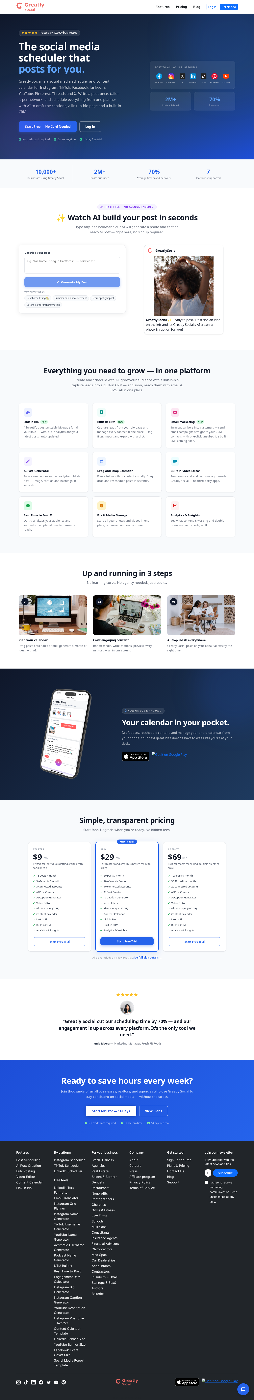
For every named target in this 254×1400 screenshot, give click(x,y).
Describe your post (37, 253)
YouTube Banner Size (70, 1344)
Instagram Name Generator (66, 1216)
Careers (135, 1166)
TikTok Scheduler (67, 1166)
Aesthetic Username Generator (69, 1247)
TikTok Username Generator (67, 1226)
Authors (97, 1288)
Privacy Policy (140, 1182)
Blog (196, 7)
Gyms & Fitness (103, 1210)
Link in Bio (24, 1188)
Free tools (61, 1180)
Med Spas (99, 1255)
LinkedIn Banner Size (69, 1339)
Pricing (181, 7)
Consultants (101, 1232)
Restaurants (100, 1188)
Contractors (101, 1271)
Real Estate (100, 1171)
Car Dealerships (103, 1260)
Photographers (103, 1199)
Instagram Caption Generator (68, 1300)
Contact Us (175, 1171)
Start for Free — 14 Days (111, 1111)
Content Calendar (29, 1182)
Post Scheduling (28, 1160)
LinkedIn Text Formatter (64, 1190)
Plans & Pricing (178, 1166)
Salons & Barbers (104, 1177)
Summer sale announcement (71, 298)
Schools (98, 1221)
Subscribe (225, 1173)
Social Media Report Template (69, 1362)
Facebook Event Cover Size (66, 1352)
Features (163, 7)
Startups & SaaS (104, 1283)
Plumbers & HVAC (105, 1277)
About (134, 1160)
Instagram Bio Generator (64, 1289)
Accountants (101, 1266)
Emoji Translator (66, 1198)
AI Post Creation (28, 1166)
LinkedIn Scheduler (68, 1171)
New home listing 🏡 (38, 298)
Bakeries (98, 1294)
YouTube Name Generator (65, 1237)
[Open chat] (243, 1389)
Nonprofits (100, 1193)
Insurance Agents (104, 1238)
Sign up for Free (179, 1160)
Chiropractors (102, 1249)
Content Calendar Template (67, 1331)
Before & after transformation (43, 305)
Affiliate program (142, 1177)
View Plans (153, 1111)
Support (173, 1182)
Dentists (98, 1182)
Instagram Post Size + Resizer (69, 1320)
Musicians (99, 1227)
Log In (90, 126)
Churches (99, 1205)
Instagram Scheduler (69, 1160)
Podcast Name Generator (65, 1257)
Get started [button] (228, 7)
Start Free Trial (60, 941)
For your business (105, 1152)
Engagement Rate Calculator (67, 1279)
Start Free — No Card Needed (48, 126)
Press (133, 1171)
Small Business (103, 1160)
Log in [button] (212, 7)
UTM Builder (63, 1266)
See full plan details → (147, 957)
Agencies (98, 1166)
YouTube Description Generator (69, 1310)
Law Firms (99, 1216)
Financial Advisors (105, 1244)
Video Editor (25, 1177)
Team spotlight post (103, 298)
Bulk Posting (25, 1171)
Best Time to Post (67, 1271)
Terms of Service (142, 1188)
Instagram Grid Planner (65, 1206)
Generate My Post (74, 282)
